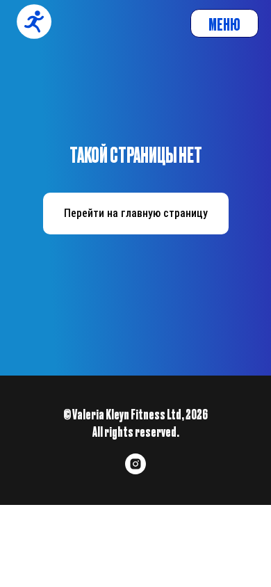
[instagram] (135, 470)
